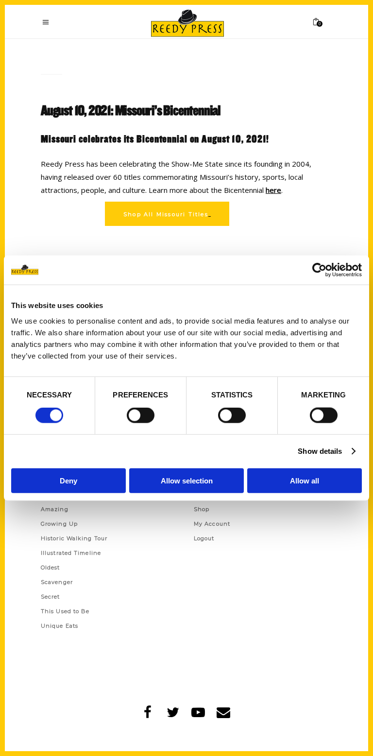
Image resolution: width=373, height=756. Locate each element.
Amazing (54, 509)
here (273, 190)
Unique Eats (59, 625)
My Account (212, 523)
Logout (204, 538)
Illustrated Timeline (71, 553)
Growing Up (59, 523)
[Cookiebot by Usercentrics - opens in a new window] (319, 270)
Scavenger (57, 582)
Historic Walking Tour (74, 538)
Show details (320, 451)
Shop (201, 509)
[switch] (140, 415)
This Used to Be (65, 611)
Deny (68, 480)
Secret (50, 596)
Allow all (304, 480)
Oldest (50, 567)
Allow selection (187, 480)
